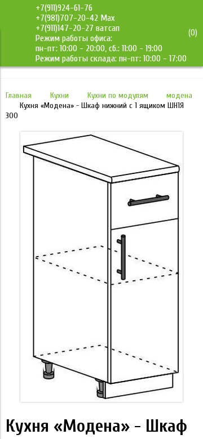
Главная (19, 95)
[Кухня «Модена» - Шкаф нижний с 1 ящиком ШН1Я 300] (101, 399)
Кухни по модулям (117, 95)
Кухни (59, 95)
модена (179, 95)
